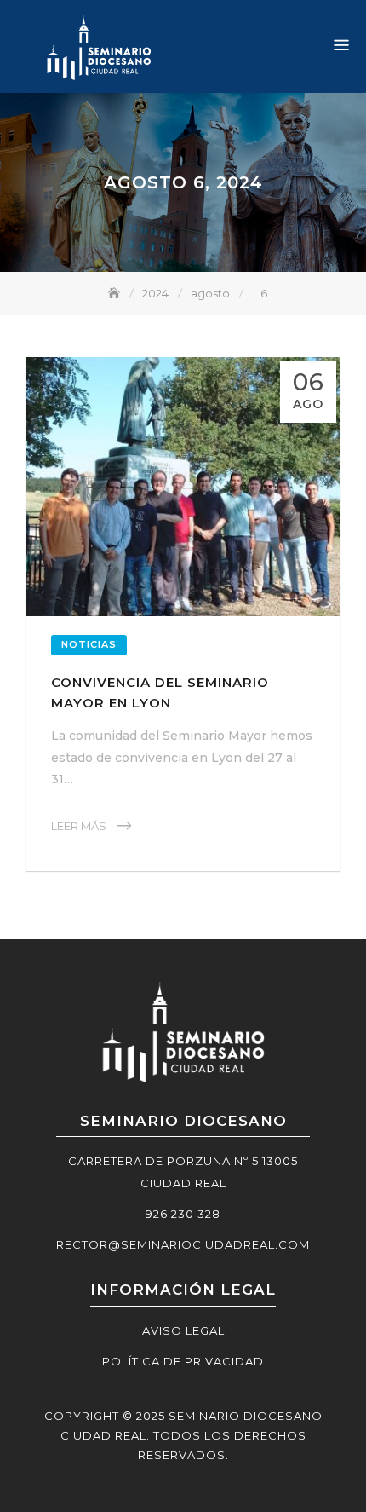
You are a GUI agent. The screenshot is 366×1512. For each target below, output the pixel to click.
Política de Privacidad (183, 1361)
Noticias (89, 644)
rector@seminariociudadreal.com (183, 1244)
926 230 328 (183, 1214)
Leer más (78, 826)
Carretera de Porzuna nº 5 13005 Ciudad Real (183, 1172)
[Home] (116, 293)
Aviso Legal (183, 1330)
